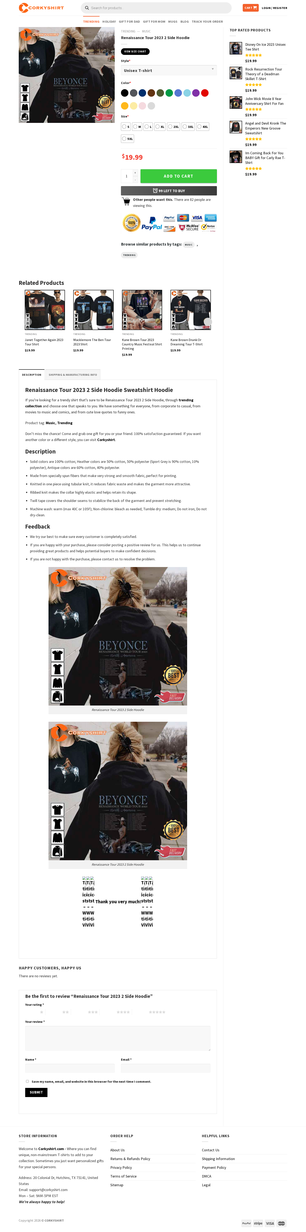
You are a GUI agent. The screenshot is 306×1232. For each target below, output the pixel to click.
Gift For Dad (129, 21)
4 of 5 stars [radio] (108, 1012)
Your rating (34, 1004)
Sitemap (116, 1185)
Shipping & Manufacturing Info (73, 375)
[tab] (32, 374)
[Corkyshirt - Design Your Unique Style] (41, 7)
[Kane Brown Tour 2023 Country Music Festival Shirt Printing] (142, 310)
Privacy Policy (121, 1167)
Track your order (207, 21)
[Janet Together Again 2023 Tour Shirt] (45, 310)
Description (31, 375)
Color (126, 83)
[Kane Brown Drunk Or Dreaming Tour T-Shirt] (190, 310)
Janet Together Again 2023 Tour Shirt (44, 342)
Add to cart (178, 176)
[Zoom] (24, 117)
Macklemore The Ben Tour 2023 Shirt (92, 342)
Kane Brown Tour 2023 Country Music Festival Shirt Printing (142, 344)
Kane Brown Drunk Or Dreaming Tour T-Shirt (186, 342)
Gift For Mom (154, 21)
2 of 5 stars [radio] (53, 1012)
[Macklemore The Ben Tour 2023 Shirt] (93, 310)
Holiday (109, 21)
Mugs (172, 21)
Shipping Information (218, 1158)
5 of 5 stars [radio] (140, 1012)
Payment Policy (214, 1167)
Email (126, 1059)
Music (146, 31)
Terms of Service (123, 1176)
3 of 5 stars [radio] (79, 1012)
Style (125, 61)
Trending (91, 21)
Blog (184, 21)
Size (125, 116)
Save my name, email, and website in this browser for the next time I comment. (91, 1081)
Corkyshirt (106, 439)
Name (30, 1059)
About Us (117, 1150)
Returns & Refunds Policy (130, 1158)
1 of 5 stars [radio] (31, 1012)
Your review (35, 1021)
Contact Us (210, 1150)
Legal (206, 1185)
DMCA (206, 1176)
